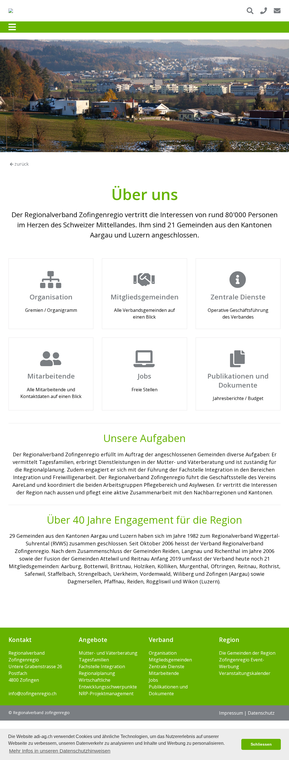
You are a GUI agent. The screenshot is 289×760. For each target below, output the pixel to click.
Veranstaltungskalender (244, 673)
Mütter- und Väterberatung (108, 653)
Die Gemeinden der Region (247, 653)
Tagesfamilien (94, 660)
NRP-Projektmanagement (106, 693)
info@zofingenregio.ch (32, 693)
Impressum (231, 713)
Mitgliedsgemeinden (170, 660)
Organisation (163, 653)
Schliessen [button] (261, 744)
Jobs (153, 680)
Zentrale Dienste (166, 666)
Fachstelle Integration (102, 666)
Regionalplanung (97, 673)
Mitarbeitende (164, 673)
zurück (21, 164)
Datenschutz (261, 713)
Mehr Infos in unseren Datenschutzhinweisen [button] (59, 751)
